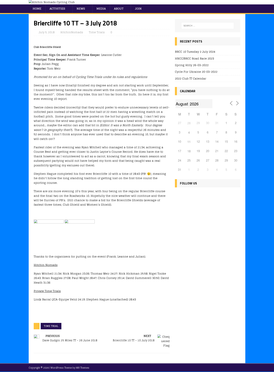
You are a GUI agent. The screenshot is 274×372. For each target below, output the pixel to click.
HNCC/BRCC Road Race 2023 (194, 58)
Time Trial (51, 326)
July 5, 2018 (47, 32)
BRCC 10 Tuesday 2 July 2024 (195, 51)
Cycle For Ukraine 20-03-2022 (196, 71)
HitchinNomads (71, 32)
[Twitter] (187, 195)
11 (189, 142)
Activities (57, 8)
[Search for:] (207, 25)
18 (189, 151)
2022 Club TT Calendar (190, 78)
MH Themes (82, 368)
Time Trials (97, 32)
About (119, 8)
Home (37, 8)
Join (138, 8)
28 (189, 123)
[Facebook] (179, 195)
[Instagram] (196, 195)
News (81, 8)
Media (101, 8)
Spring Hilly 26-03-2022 (192, 65)
